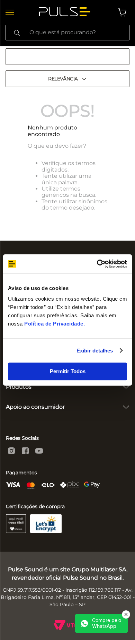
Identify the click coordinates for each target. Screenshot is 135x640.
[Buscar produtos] (17, 32)
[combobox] (67, 32)
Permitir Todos (68, 371)
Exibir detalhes (94, 350)
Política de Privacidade (53, 324)
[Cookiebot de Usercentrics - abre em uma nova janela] (97, 263)
